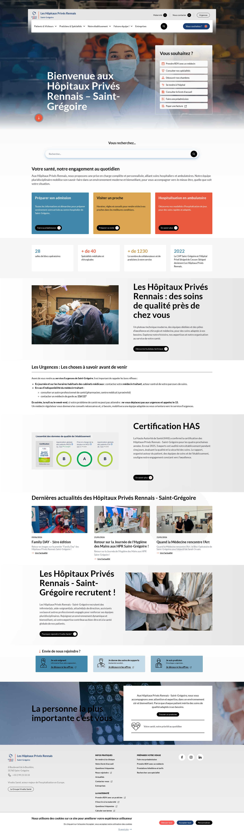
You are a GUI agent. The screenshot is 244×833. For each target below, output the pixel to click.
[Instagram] (191, 757)
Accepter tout (185, 823)
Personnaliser (204, 823)
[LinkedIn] (200, 757)
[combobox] (122, 154)
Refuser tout (166, 823)
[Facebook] (182, 757)
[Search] (194, 154)
